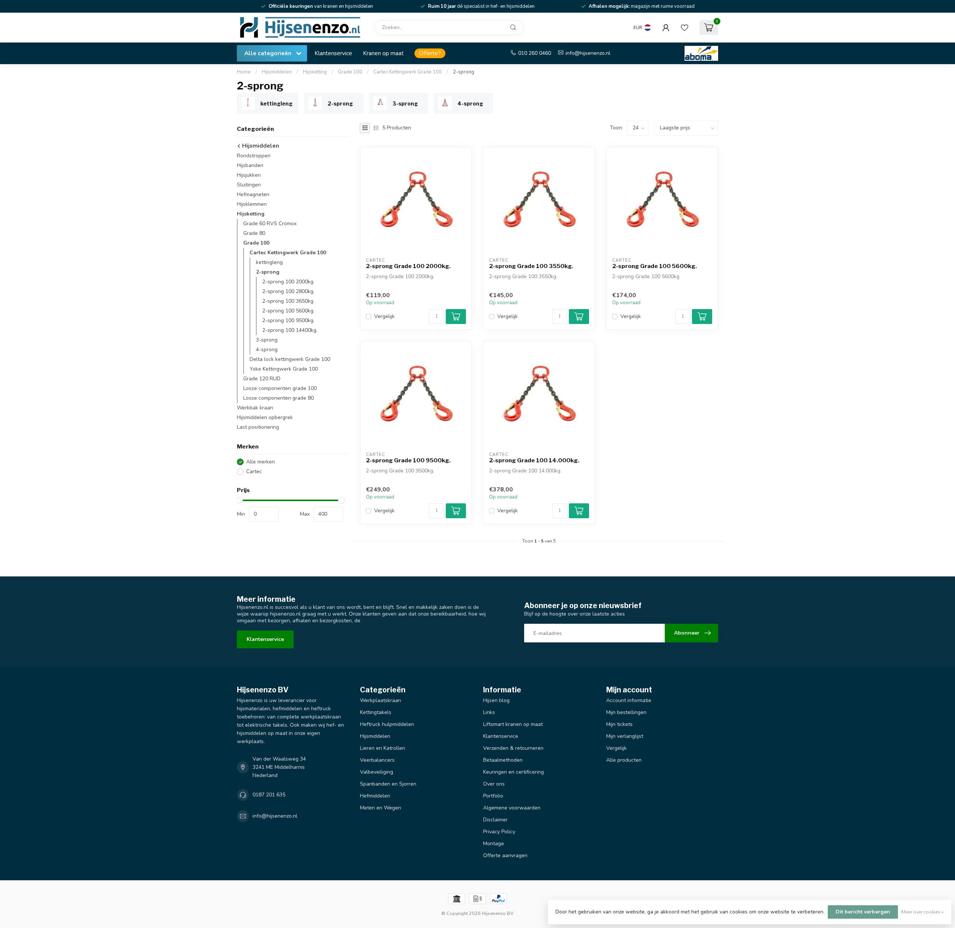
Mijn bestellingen (626, 712)
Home (244, 72)
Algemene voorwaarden (512, 807)
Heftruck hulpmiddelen (387, 724)
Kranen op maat (383, 53)
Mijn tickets (619, 724)
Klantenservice (333, 53)
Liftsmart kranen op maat (513, 724)
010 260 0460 (534, 53)
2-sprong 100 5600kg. (288, 310)
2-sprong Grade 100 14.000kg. (534, 460)
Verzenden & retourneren (513, 748)
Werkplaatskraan (380, 700)
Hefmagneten (253, 194)
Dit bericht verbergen (863, 911)
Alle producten (624, 760)
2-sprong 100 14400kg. (289, 330)
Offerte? (430, 53)
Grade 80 (254, 233)
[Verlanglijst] (684, 27)
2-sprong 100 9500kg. (288, 320)
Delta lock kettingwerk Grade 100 (290, 359)
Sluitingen (249, 184)
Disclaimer (495, 819)
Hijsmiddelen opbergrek (265, 417)
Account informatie (628, 700)
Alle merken (260, 462)
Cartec (254, 471)
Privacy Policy (499, 831)
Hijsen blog (496, 700)
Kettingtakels (375, 712)
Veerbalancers (377, 760)
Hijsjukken (249, 175)
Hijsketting (315, 72)
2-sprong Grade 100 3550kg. (531, 266)
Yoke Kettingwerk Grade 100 (284, 368)
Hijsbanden (250, 165)
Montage (493, 843)
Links (489, 712)
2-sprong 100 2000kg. (288, 281)
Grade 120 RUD (262, 378)
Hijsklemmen (252, 204)
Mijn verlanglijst (624, 736)
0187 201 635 (269, 794)
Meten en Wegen (380, 807)
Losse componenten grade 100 (280, 388)
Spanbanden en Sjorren (388, 783)
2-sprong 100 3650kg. (288, 301)
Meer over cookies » (922, 912)
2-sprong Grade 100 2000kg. (408, 266)
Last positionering (258, 427)
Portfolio (493, 795)
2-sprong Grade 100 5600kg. (654, 266)
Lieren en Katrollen (382, 748)
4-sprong (267, 349)
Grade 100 (350, 72)
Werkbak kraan (255, 407)
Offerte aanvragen (505, 855)
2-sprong (463, 72)
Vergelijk (384, 316)
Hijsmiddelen (277, 72)
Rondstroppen (253, 155)
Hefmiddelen (375, 795)
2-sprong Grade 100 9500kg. (408, 460)
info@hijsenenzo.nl (588, 53)
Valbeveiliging (376, 772)
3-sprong (267, 339)
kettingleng (269, 262)
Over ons (494, 783)
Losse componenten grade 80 (278, 398)
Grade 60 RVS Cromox (270, 223)
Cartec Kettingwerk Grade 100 (407, 72)
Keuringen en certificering (513, 772)
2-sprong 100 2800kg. (288, 291)
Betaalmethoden (503, 760)
